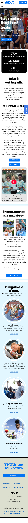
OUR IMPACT (6, 487)
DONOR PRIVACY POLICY (17, 513)
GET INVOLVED (18, 487)
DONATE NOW (22, 2)
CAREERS (6, 511)
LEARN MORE (14, 372)
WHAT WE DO (18, 483)
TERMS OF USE (14, 511)
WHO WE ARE (6, 483)
